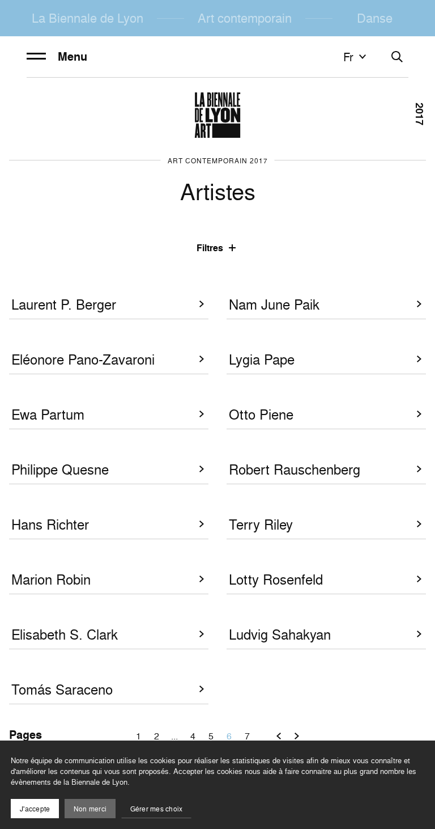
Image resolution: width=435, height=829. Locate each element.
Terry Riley (261, 524)
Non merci (90, 809)
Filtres (210, 248)
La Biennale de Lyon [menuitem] (87, 18)
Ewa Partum (47, 414)
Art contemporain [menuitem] (245, 18)
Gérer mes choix (156, 809)
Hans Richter (50, 524)
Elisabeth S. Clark (64, 634)
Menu (72, 56)
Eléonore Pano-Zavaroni (83, 359)
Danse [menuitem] (375, 18)
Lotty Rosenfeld (276, 579)
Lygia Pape (262, 359)
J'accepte (35, 809)
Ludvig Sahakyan (280, 634)
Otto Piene (261, 414)
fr (348, 57)
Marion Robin (51, 579)
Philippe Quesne (60, 469)
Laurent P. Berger (63, 304)
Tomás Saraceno (62, 689)
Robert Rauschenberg (294, 469)
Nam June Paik (274, 304)
